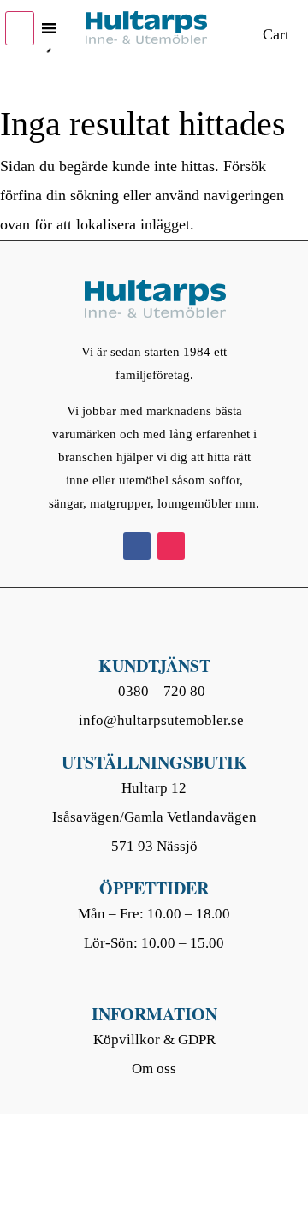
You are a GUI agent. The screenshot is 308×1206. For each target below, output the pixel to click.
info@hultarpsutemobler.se (161, 720)
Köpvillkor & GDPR (154, 1039)
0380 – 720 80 (161, 691)
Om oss (154, 1068)
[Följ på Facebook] (137, 546)
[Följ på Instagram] (171, 546)
